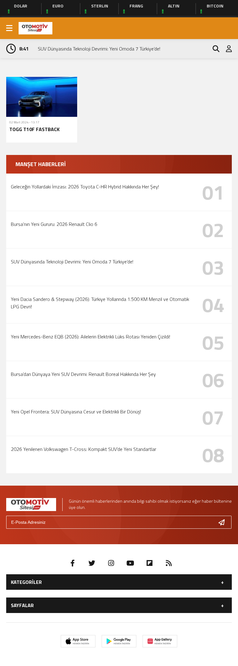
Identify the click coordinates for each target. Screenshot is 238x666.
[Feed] (168, 563)
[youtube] (130, 563)
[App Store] (78, 641)
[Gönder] (224, 522)
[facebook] (72, 563)
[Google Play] (119, 641)
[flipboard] (149, 563)
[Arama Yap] (213, 49)
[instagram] (110, 563)
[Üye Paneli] (225, 49)
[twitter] (91, 563)
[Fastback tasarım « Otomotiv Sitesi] (35, 27)
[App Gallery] (160, 641)
